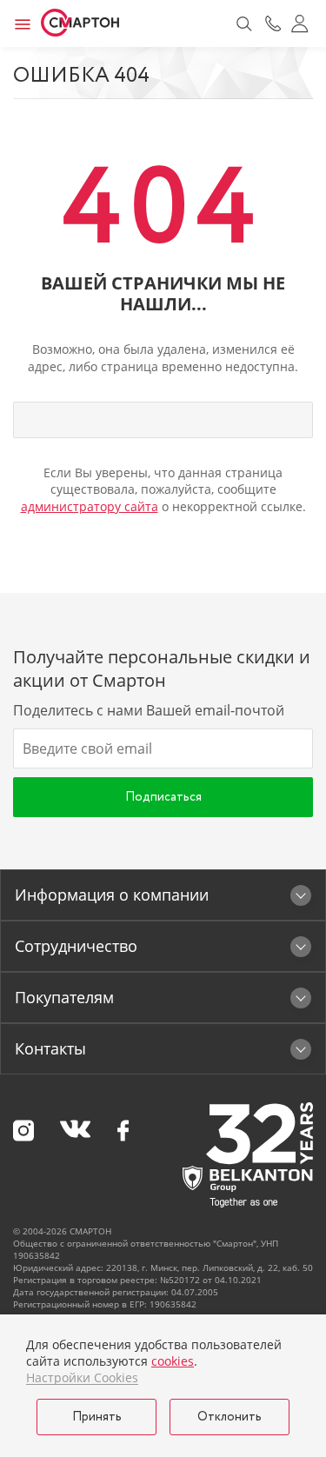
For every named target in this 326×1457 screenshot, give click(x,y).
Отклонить (229, 1417)
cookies (172, 1361)
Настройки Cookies (82, 1378)
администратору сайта (89, 506)
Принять (97, 1417)
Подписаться (163, 797)
